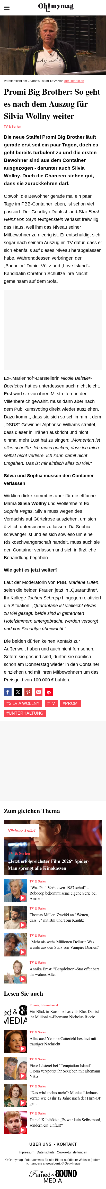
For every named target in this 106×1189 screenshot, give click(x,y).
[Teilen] (28, 692)
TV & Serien (12, 126)
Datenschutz (45, 1152)
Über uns (40, 1144)
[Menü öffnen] (7, 8)
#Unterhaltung (24, 713)
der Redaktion (74, 81)
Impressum (26, 1152)
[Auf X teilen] (18, 692)
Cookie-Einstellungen (72, 1152)
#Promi (70, 703)
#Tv (51, 703)
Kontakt (67, 1144)
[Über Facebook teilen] (8, 692)
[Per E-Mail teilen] (38, 692)
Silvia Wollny (32, 503)
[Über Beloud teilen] (49, 692)
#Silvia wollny (23, 703)
